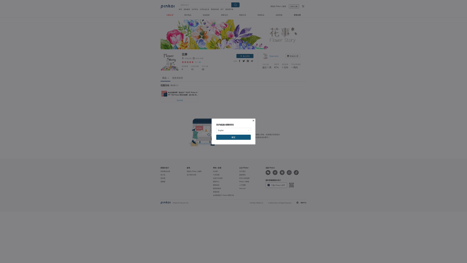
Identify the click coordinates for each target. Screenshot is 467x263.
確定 (233, 137)
